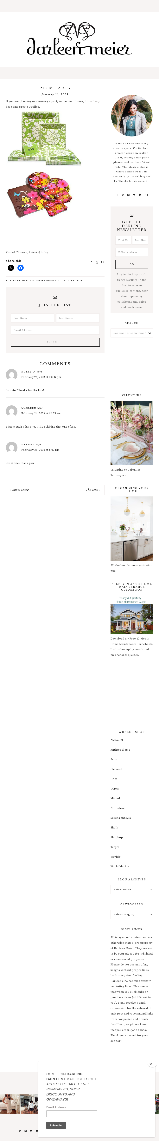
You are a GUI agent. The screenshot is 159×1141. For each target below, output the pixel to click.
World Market (120, 866)
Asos (114, 759)
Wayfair (116, 857)
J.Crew (115, 789)
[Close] (152, 1064)
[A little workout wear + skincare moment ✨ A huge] (30, 1104)
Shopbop (117, 837)
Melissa (28, 444)
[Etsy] (140, 195)
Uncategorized (73, 280)
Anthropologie (120, 750)
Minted (115, 798)
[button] (79, 6)
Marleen (28, 408)
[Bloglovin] (134, 195)
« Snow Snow (19, 490)
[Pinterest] (123, 195)
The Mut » (93, 490)
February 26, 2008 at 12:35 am (40, 413)
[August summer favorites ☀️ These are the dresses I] (10, 1104)
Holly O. (28, 371)
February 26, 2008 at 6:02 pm (40, 450)
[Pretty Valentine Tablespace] (132, 464)
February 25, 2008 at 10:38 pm (41, 377)
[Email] (146, 195)
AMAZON (117, 740)
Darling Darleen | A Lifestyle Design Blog (79, 38)
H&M (114, 779)
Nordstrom (118, 808)
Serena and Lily (121, 818)
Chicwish (117, 769)
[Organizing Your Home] (132, 560)
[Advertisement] (76, 237)
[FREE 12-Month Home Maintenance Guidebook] (132, 633)
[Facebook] (117, 195)
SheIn (114, 827)
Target (115, 847)
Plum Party (92, 101)
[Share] (90, 262)
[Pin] (101, 262)
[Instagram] (128, 195)
